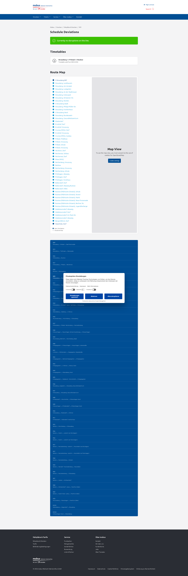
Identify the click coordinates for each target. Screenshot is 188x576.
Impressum (91, 569)
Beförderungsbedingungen (41, 546)
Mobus (52, 27)
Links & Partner (69, 552)
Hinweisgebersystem (127, 569)
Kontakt (98, 541)
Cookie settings (114, 161)
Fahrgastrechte (69, 544)
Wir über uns (100, 544)
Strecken (59, 27)
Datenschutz (101, 569)
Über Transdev (100, 552)
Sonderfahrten (69, 546)
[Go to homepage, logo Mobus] (42, 7)
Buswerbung (68, 549)
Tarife (35, 544)
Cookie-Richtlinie (113, 569)
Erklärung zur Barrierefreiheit (145, 569)
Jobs (97, 549)
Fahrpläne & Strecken (70, 27)
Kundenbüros (100, 546)
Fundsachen (68, 541)
